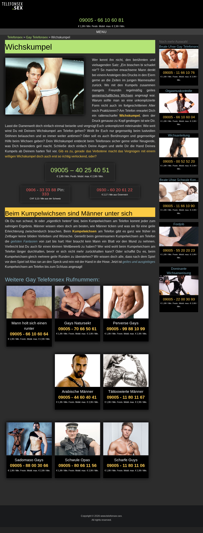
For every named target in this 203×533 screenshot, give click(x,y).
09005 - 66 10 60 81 (101, 20)
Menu (101, 32)
